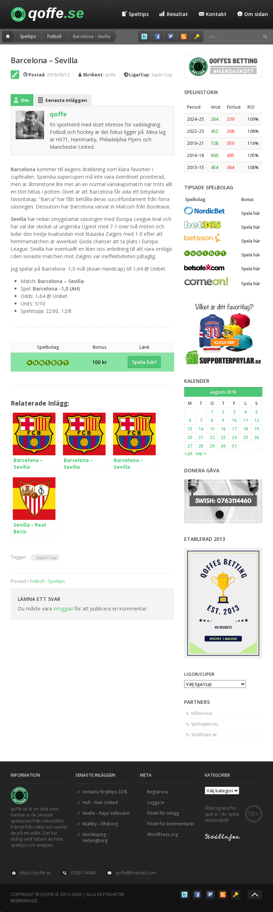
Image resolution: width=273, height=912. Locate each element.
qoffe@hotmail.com (136, 873)
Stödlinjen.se (204, 735)
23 (223, 437)
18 (245, 429)
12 (256, 420)
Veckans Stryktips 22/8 (104, 792)
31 (234, 446)
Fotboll (54, 36)
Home (9, 36)
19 (256, 429)
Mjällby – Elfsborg (100, 824)
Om (25, 100)
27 (189, 446)
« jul (188, 453)
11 (245, 420)
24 (234, 437)
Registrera (157, 792)
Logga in (155, 802)
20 (189, 437)
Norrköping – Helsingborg (95, 837)
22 (212, 437)
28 (200, 446)
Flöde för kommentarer (170, 824)
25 (245, 437)
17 (234, 429)
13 (189, 429)
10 (234, 420)
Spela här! (144, 362)
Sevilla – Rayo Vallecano (106, 813)
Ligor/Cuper (199, 674)
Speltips (28, 36)
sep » (201, 453)
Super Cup (161, 75)
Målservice (202, 713)
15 (212, 429)
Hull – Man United (100, 802)
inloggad (63, 608)
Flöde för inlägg (163, 813)
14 (200, 429)
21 (200, 437)
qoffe (110, 75)
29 (212, 446)
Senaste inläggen (66, 100)
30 (223, 446)
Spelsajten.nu (204, 724)
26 (256, 437)
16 (223, 429)
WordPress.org (162, 834)
